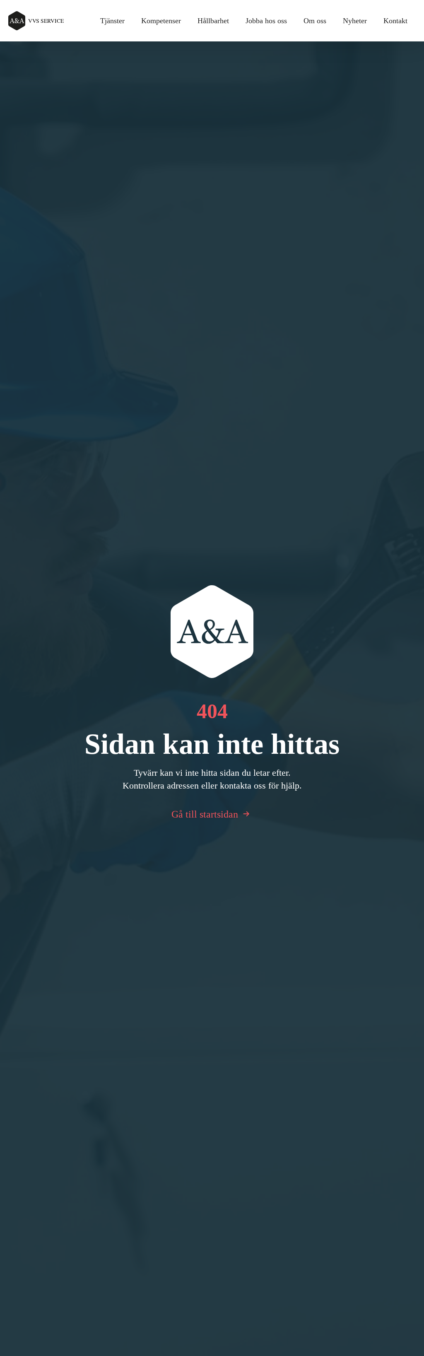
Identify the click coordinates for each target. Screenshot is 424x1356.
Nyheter (355, 21)
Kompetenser (161, 21)
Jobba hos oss (266, 21)
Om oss (315, 21)
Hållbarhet (213, 21)
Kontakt (395, 21)
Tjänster (112, 21)
